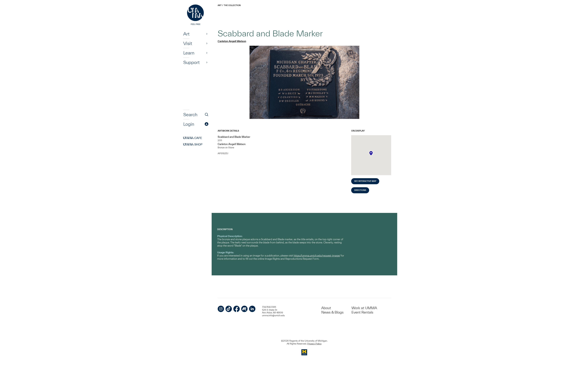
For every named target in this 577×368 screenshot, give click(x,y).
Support (191, 62)
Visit (187, 43)
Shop (192, 144)
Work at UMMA (364, 308)
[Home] (195, 15)
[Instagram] (221, 309)
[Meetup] (244, 309)
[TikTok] (229, 309)
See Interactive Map (365, 181)
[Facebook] (236, 309)
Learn (188, 52)
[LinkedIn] (252, 309)
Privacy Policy (314, 343)
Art (186, 33)
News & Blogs (332, 312)
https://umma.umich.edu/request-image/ (317, 255)
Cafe (192, 138)
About (326, 308)
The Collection (232, 5)
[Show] (206, 33)
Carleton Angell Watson (232, 41)
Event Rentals (362, 312)
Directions (360, 190)
